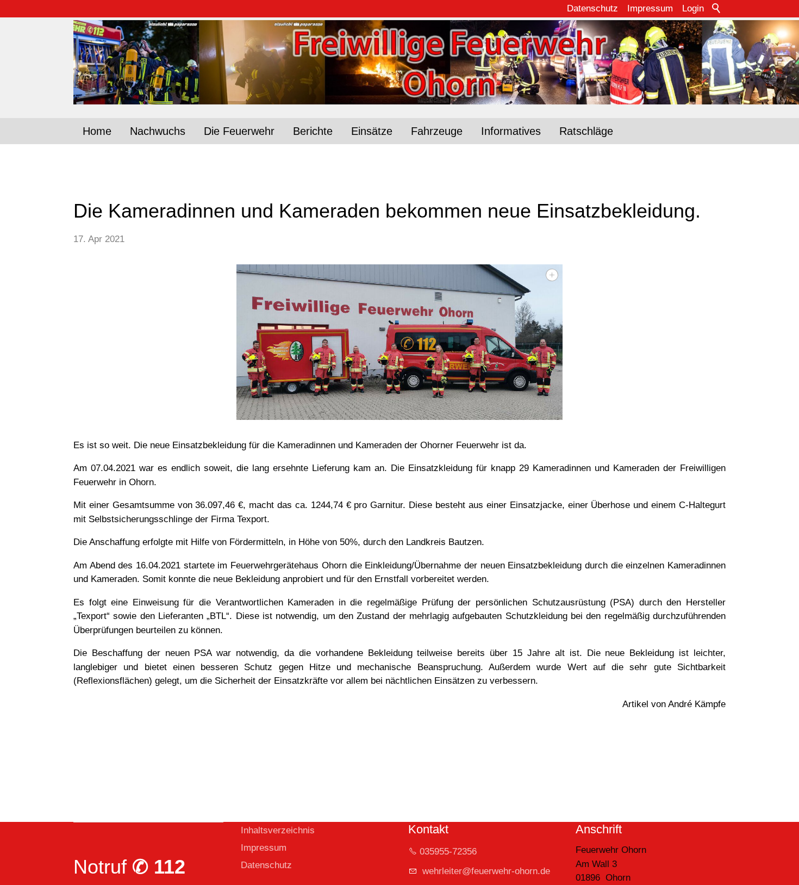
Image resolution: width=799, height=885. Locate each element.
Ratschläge (586, 131)
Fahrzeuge (437, 131)
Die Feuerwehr (239, 131)
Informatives (511, 131)
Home (97, 131)
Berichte (313, 131)
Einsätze (371, 131)
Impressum (650, 8)
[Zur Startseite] (399, 62)
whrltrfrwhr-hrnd (482, 871)
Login (693, 8)
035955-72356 (448, 851)
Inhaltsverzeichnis (278, 830)
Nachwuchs (157, 131)
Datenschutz (592, 8)
